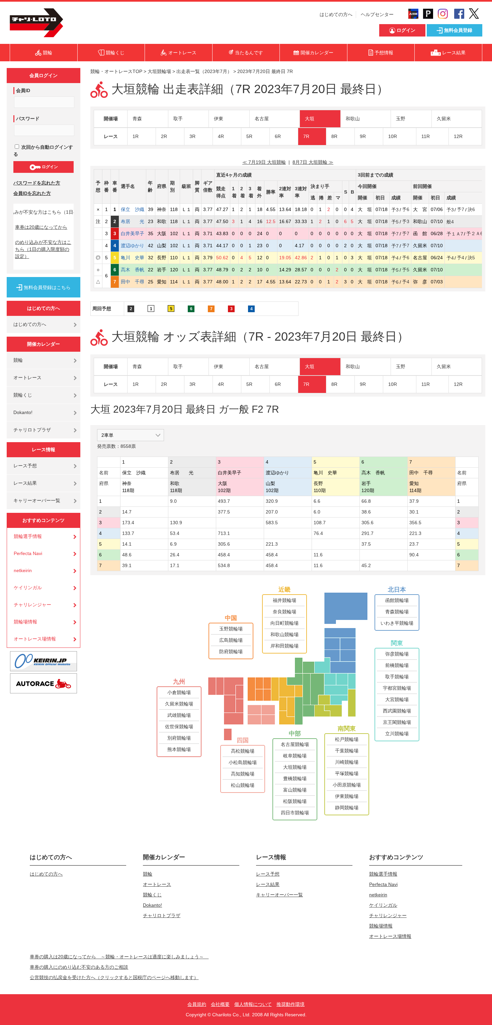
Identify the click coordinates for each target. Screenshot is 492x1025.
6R (278, 136)
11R (425, 136)
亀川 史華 (132, 257)
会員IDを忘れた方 (32, 193)
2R (164, 136)
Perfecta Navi (28, 553)
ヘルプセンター (377, 14)
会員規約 (196, 1004)
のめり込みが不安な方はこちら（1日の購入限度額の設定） (43, 249)
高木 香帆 (132, 269)
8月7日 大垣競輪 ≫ (313, 162)
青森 (137, 118)
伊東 (218, 118)
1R (136, 136)
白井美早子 (132, 233)
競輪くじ (22, 395)
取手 (178, 118)
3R (192, 136)
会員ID (23, 90)
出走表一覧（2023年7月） (204, 71)
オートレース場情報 (35, 638)
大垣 (309, 118)
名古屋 (262, 118)
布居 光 (132, 221)
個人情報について (253, 1004)
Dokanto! (22, 412)
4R (221, 136)
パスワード (27, 118)
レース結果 (25, 483)
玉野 (400, 118)
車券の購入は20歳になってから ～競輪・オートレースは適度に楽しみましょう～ (119, 956)
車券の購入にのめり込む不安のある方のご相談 (79, 967)
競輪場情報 (25, 621)
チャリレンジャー (32, 604)
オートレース (27, 377)
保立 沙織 (132, 209)
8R (334, 136)
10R (392, 136)
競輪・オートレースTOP (116, 71)
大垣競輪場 (159, 71)
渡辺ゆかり (132, 245)
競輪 (18, 360)
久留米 (444, 118)
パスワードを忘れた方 (36, 183)
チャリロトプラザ (32, 429)
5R (249, 136)
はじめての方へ (336, 14)
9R (363, 136)
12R (458, 136)
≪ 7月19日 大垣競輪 (264, 162)
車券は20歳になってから (41, 227)
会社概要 (220, 1004)
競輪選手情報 (28, 536)
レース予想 (25, 465)
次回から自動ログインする (43, 150)
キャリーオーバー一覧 (36, 500)
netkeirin (23, 570)
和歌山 (353, 118)
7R (306, 136)
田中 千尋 (132, 281)
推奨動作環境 (290, 1004)
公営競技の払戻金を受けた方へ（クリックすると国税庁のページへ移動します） (114, 977)
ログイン (49, 166)
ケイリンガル (28, 587)
